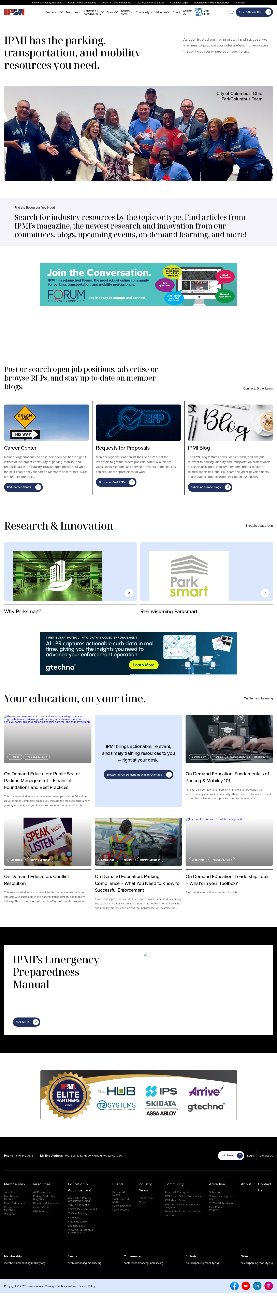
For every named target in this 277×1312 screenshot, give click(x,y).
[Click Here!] (138, 653)
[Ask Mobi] (199, 12)
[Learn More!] (138, 1095)
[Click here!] (138, 284)
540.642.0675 (24, 1155)
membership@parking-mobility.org (24, 1263)
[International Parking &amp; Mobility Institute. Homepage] (14, 12)
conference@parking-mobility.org (143, 1263)
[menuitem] (53, 12)
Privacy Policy (86, 1286)
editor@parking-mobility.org (202, 1263)
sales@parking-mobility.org (257, 1263)
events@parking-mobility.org (85, 1263)
